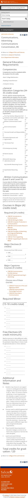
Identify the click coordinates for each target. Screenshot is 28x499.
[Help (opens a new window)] (26, 35)
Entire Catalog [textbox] (6, 15)
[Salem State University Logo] (7, 472)
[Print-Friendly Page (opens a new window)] (24, 35)
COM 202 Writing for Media (15, 220)
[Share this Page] (23, 35)
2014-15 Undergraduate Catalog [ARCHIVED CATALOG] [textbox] (15, 8)
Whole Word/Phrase (9, 22)
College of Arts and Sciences (16, 52)
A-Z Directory (5, 482)
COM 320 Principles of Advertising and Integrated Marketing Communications (17, 233)
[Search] (26, 18)
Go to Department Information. (10, 57)
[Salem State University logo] (9, 1)
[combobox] (14, 7)
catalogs (6, 495)
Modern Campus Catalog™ (17, 497)
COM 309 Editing (12, 229)
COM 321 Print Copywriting (15, 237)
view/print (11, 55)
